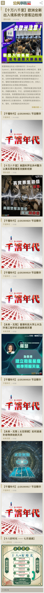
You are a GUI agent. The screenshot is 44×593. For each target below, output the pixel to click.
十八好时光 (7, 542)
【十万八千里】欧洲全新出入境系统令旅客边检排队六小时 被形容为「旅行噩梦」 (22, 17)
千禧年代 (6, 117)
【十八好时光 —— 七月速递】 (19, 538)
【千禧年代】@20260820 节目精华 (22, 220)
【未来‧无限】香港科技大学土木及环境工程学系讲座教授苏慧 (22, 326)
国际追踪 (7, 19)
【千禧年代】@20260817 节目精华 (22, 486)
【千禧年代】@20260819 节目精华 (22, 272)
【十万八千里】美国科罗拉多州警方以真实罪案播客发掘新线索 (22, 167)
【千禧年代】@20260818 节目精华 (22, 379)
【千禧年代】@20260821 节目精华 (22, 113)
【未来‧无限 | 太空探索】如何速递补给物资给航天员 (22, 433)
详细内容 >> (37, 107)
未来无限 (6, 331)
